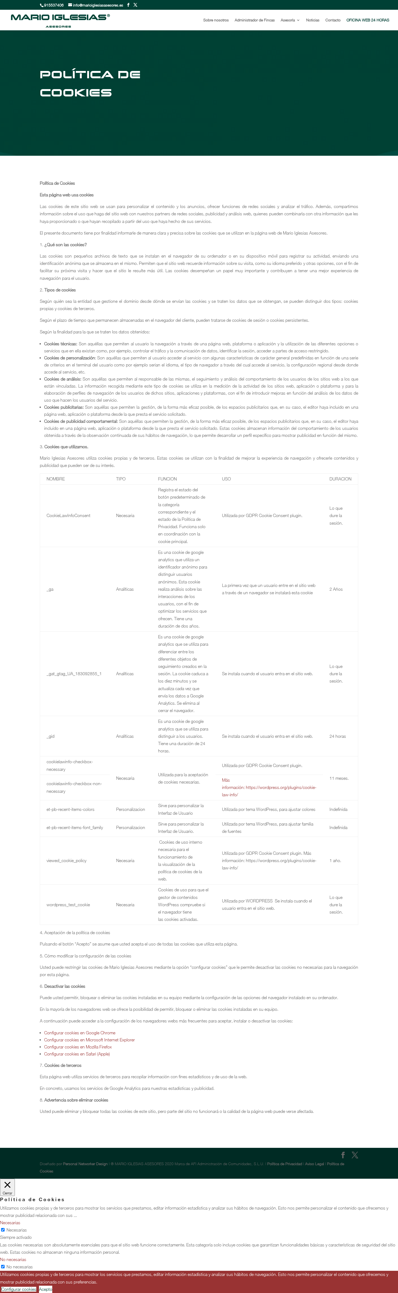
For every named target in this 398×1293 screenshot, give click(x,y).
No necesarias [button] (13, 1259)
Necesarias (16, 1229)
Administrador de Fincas (255, 20)
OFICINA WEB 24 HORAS (368, 20)
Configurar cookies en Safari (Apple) (77, 1053)
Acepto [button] (45, 1289)
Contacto (333, 20)
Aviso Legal (314, 1163)
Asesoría (288, 20)
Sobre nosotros (216, 20)
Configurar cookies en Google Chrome (79, 1032)
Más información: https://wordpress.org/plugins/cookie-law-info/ (269, 787)
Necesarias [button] (10, 1222)
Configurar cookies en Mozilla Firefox (78, 1046)
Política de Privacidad (285, 1163)
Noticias (312, 20)
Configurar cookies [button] (18, 1289)
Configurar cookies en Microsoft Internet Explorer (89, 1039)
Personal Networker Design (85, 1163)
